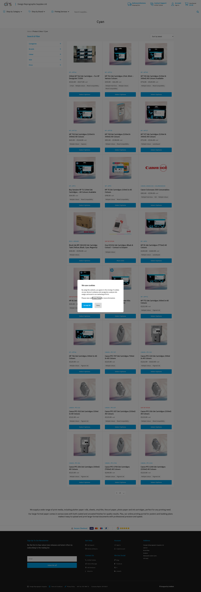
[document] (100, 296)
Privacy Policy (96, 298)
